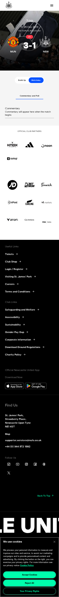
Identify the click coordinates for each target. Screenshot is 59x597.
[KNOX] (12, 142)
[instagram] (26, 464)
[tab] (22, 80)
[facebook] (35, 464)
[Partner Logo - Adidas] (29, 142)
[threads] (44, 464)
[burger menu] (52, 5)
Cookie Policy (27, 565)
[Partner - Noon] (46, 142)
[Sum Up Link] (12, 159)
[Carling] (29, 202)
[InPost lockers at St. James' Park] (12, 202)
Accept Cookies (29, 574)
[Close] (54, 541)
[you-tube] (17, 464)
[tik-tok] (9, 464)
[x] (9, 473)
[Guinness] (29, 220)
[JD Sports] (12, 185)
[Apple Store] (14, 386)
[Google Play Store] (35, 386)
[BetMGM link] (29, 185)
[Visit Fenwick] (46, 185)
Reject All (29, 582)
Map (7, 434)
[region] (29, 567)
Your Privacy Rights (29, 591)
